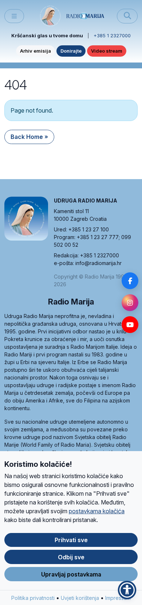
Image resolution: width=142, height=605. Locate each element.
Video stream (106, 51)
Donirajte (71, 51)
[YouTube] (130, 324)
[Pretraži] (127, 16)
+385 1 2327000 (112, 35)
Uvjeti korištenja (80, 598)
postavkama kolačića (97, 511)
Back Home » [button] (29, 136)
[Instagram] (130, 302)
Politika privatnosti (33, 598)
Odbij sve (71, 557)
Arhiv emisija (35, 51)
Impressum (118, 598)
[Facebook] (130, 280)
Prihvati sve (71, 540)
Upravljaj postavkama (71, 574)
